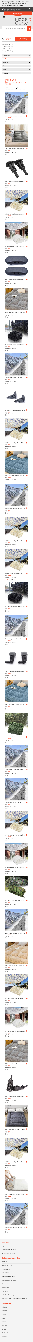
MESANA (4, 1325)
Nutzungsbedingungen (9, 1249)
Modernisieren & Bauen (9, 1280)
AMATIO (4, 1336)
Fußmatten (5, 1291)
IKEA (3, 1318)
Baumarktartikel (7, 1265)
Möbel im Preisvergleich (9, 1295)
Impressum (5, 1246)
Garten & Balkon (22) (8, 49)
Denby (4, 1329)
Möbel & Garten (6, 32)
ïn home (4, 1307)
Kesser (4, 1314)
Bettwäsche (5, 1287)
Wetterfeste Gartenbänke (9, 1276)
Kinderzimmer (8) (7, 47)
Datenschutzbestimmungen (15, 5)
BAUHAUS (5, 1333)
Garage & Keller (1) (8, 51)
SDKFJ (9, 118)
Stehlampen (5, 1273)
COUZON (4, 1311)
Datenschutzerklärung (8, 1253)
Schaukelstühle (6, 1269)
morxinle (4, 1322)
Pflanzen (4, 1262)
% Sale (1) (6, 73)
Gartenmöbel (6, 1284)
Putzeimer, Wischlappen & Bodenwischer (14, 1298)
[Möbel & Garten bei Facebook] (30, 8)
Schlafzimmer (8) (7, 44)
